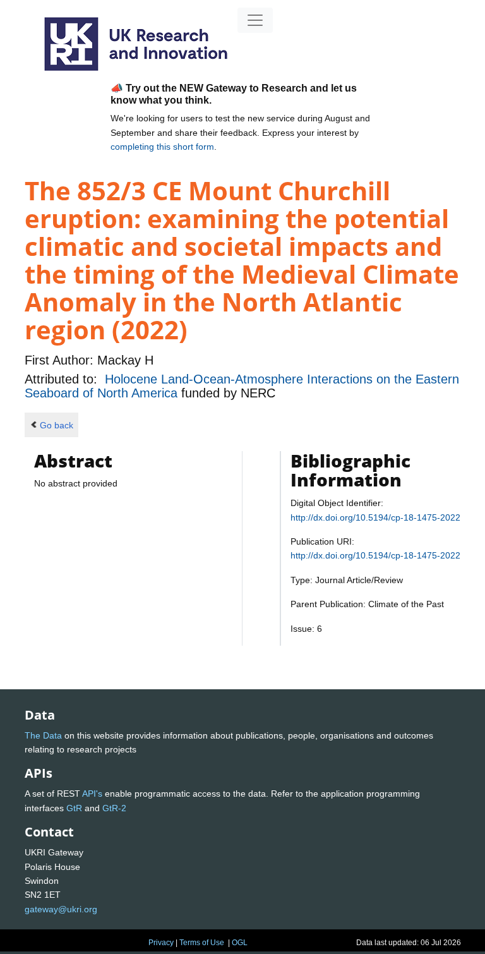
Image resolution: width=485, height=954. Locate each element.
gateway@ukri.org (61, 909)
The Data (43, 735)
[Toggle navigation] (255, 20)
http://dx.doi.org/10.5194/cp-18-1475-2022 (375, 517)
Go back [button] (56, 425)
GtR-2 (114, 808)
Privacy (161, 942)
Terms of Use (201, 942)
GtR (74, 808)
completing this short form (162, 147)
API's (92, 793)
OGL (240, 942)
